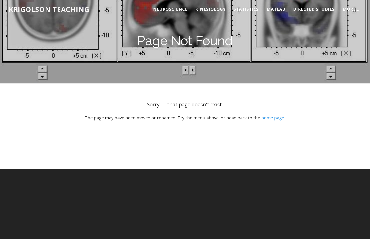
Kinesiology (210, 9)
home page (272, 118)
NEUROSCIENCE (170, 9)
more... (351, 9)
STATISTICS (246, 9)
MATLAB (276, 9)
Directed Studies (314, 9)
